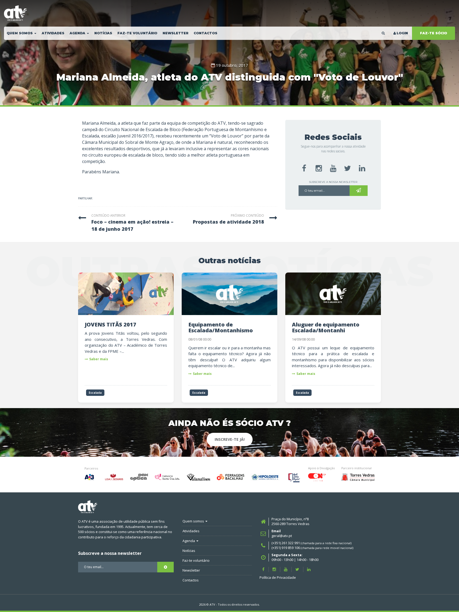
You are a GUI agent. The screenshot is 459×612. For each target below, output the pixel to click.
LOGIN (402, 33)
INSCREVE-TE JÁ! (230, 439)
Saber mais (98, 359)
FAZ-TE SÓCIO (433, 33)
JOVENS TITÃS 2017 (110, 324)
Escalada (95, 393)
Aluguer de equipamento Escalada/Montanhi (325, 327)
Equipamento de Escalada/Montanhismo (220, 327)
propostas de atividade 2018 (228, 222)
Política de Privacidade (278, 577)
